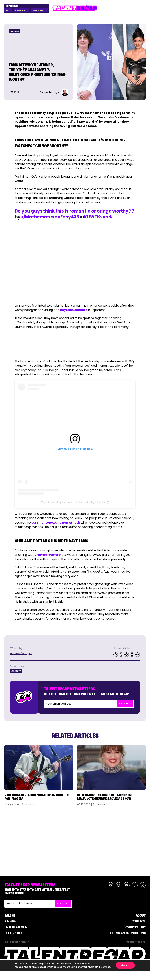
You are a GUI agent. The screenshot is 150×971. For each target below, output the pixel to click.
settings (105, 967)
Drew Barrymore (47, 555)
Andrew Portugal (21, 653)
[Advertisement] (75, 344)
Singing (10, 921)
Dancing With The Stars (40, 10)
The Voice (9, 10)
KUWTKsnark (98, 217)
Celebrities (13, 933)
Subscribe (125, 703)
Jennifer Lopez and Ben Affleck (55, 522)
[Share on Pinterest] (126, 654)
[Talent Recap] (75, 8)
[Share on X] (121, 654)
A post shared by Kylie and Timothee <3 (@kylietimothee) (75, 502)
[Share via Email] (137, 654)
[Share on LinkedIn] (132, 654)
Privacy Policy (134, 927)
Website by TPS (136, 942)
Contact (139, 921)
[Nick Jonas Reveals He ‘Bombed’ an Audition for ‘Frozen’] (38, 767)
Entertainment (16, 927)
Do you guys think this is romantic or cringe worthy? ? (74, 211)
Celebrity (14, 31)
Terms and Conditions (128, 933)
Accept (125, 965)
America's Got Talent (22, 10)
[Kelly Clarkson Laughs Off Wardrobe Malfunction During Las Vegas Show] (111, 767)
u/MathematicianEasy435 (49, 217)
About (141, 915)
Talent (9, 915)
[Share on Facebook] (115, 654)
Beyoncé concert (73, 310)
